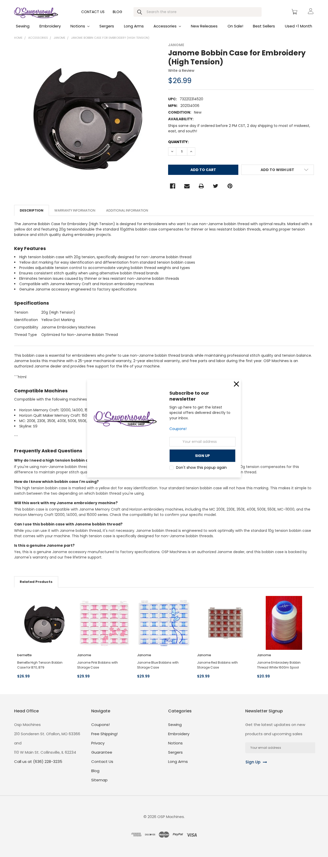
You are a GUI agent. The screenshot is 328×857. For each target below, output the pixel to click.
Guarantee (101, 752)
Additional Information (127, 210)
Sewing (22, 26)
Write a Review (181, 70)
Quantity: (178, 141)
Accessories (165, 26)
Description (31, 210)
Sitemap (99, 780)
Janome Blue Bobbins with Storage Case (158, 665)
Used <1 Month (298, 26)
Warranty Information (74, 210)
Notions (78, 26)
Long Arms (134, 26)
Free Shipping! (104, 733)
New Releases (204, 26)
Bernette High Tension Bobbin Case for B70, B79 (40, 665)
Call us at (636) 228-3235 (38, 761)
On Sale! (235, 26)
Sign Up (252, 762)
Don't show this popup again (201, 467)
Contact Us (93, 11)
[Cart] (295, 11)
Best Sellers (264, 26)
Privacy (98, 743)
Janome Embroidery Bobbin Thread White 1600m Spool (279, 665)
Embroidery (50, 26)
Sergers (106, 26)
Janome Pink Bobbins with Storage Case (97, 665)
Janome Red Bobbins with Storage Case (217, 665)
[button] (236, 384)
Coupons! (178, 428)
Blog (117, 11)
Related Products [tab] (36, 581)
